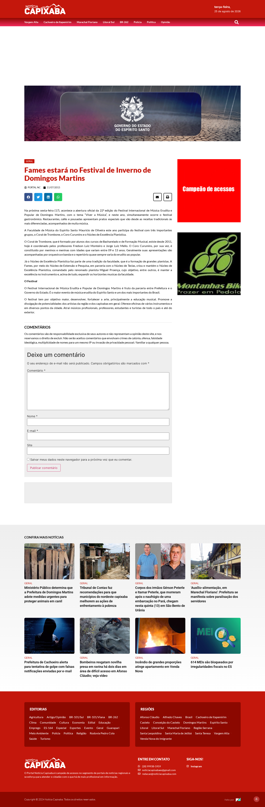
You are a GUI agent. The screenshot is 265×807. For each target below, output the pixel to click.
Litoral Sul (108, 22)
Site (29, 445)
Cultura (64, 722)
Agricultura (36, 717)
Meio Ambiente (38, 733)
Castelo (145, 722)
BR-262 (124, 22)
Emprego (34, 727)
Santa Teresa (203, 733)
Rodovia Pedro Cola (102, 733)
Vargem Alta (31, 22)
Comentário (36, 370)
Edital (91, 722)
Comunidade (48, 722)
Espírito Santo (219, 722)
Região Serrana (203, 727)
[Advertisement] (132, 53)
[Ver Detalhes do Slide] (132, 113)
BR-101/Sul (76, 717)
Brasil (188, 717)
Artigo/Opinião (56, 717)
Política (151, 22)
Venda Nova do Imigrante (156, 738)
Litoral (144, 727)
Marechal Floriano (87, 22)
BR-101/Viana (96, 717)
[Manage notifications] (256, 799)
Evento (88, 727)
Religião (81, 733)
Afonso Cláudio (149, 717)
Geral (99, 727)
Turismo (45, 738)
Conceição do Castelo (166, 722)
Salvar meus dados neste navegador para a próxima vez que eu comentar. (81, 459)
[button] (236, 22)
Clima (32, 722)
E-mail (32, 430)
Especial (61, 727)
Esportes (75, 727)
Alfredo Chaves (172, 717)
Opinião (165, 22)
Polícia (138, 22)
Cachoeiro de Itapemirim (57, 22)
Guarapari (113, 727)
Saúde (33, 738)
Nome (32, 416)
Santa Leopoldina (151, 733)
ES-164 (48, 727)
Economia (78, 722)
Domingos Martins (195, 722)
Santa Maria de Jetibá (178, 733)
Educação (105, 722)
